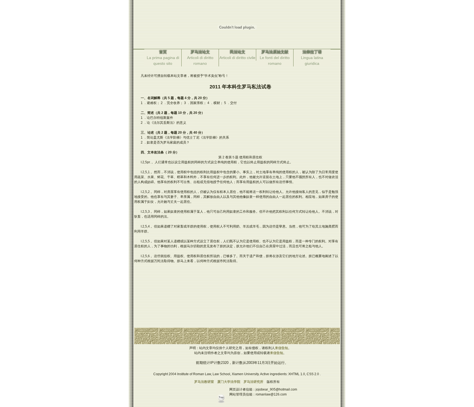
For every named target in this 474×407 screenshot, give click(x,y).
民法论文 (237, 52)
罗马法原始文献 (274, 52)
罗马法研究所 (253, 382)
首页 (163, 52)
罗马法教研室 (204, 382)
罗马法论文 (200, 52)
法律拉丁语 (312, 52)
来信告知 (281, 348)
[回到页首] (222, 404)
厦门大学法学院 (228, 382)
